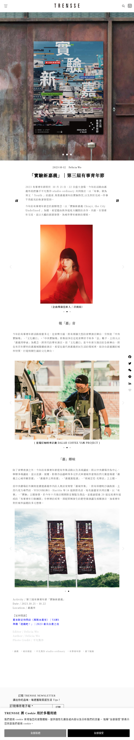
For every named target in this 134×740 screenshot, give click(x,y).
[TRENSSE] (67, 6)
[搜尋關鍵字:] (109, 6)
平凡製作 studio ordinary (50, 651)
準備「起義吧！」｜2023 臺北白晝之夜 (36, 624)
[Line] (129, 376)
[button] (63, 154)
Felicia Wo (75, 167)
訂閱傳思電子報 (21, 706)
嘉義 (16, 651)
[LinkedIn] (129, 383)
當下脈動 (89, 651)
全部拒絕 (35, 733)
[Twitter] (129, 363)
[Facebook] (129, 356)
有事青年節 (75, 651)
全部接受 (99, 733)
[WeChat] (129, 370)
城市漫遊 (27, 651)
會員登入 (130, 5)
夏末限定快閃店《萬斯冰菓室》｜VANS (36, 619)
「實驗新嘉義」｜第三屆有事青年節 (67, 175)
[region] (67, 724)
